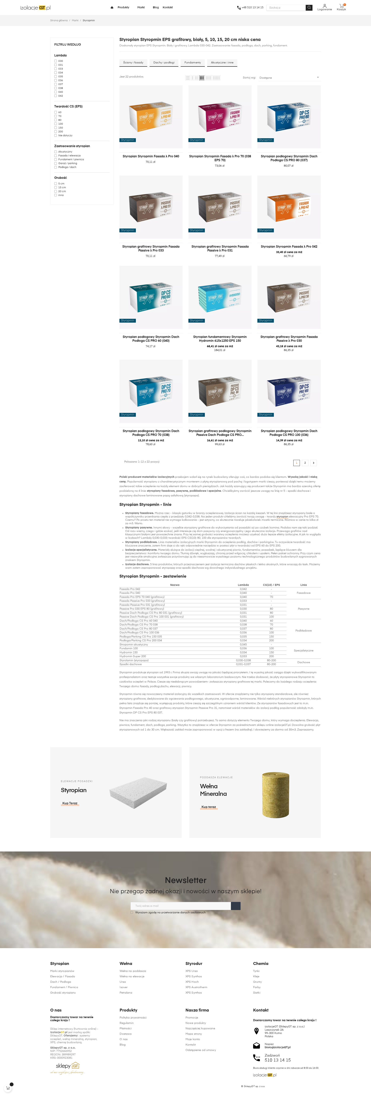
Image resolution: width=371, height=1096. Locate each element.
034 (60, 73)
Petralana (126, 992)
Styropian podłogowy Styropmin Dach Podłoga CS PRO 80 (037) (289, 158)
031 (60, 65)
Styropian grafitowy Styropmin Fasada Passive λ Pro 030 (289, 339)
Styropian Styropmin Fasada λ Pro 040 (151, 156)
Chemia (260, 964)
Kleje (256, 976)
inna (61, 195)
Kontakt (191, 1044)
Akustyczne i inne (222, 62)
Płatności (125, 1028)
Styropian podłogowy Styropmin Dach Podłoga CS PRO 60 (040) (151, 339)
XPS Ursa (192, 971)
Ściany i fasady (133, 62)
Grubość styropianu (63, 992)
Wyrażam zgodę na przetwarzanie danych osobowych (170, 912)
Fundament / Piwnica (64, 987)
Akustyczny (65, 152)
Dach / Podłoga (60, 982)
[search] (309, 8)
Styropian (59, 964)
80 (59, 120)
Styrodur (194, 964)
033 (60, 69)
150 (60, 128)
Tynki (256, 971)
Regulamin (126, 1023)
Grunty (257, 982)
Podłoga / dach (67, 167)
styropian (282, 516)
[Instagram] (59, 1086)
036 (60, 80)
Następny (314, 463)
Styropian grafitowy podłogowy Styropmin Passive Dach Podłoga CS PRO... (220, 433)
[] (8, 1088)
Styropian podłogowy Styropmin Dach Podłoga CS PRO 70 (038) (151, 433)
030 (60, 61)
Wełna (126, 964)
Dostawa (126, 1034)
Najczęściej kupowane (200, 1028)
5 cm (61, 183)
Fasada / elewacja (69, 155)
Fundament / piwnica (71, 159)
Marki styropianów (62, 971)
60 (59, 112)
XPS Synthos (194, 976)
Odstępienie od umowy (201, 1050)
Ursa (123, 982)
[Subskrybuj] (236, 906)
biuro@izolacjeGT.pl (278, 1047)
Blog (123, 1044)
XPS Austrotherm (196, 987)
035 (60, 76)
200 (60, 131)
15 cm (62, 187)
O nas (124, 1039)
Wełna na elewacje (132, 976)
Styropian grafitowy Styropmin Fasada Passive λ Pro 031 (220, 248)
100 (60, 124)
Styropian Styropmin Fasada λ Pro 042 (289, 246)
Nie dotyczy (65, 135)
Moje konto (193, 1039)
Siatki (256, 992)
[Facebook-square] (52, 1086)
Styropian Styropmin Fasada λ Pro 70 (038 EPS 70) (220, 158)
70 (59, 116)
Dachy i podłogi (163, 62)
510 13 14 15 (278, 1060)
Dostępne (290, 77)
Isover (124, 987)
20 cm (62, 191)
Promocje (192, 1017)
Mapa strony (194, 1034)
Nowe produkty (196, 1023)
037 (60, 84)
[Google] (66, 1086)
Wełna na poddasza (133, 971)
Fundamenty (193, 62)
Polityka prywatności (133, 1017)
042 (60, 96)
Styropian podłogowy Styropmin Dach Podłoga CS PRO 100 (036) (289, 433)
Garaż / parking (67, 163)
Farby (257, 987)
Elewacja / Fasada (62, 976)
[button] (70, 803)
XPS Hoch (192, 982)
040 (60, 92)
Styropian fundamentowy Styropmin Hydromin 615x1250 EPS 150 (220, 339)
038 (60, 88)
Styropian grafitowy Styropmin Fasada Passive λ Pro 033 (151, 248)
